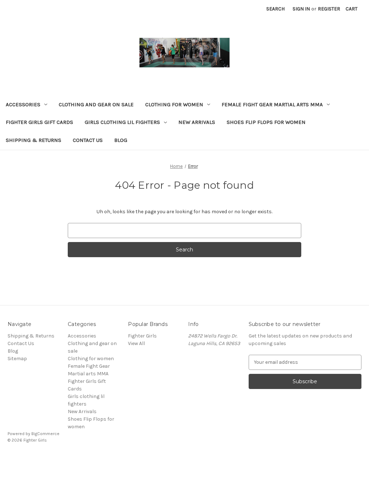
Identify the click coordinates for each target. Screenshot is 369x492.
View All (136, 343)
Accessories (23, 104)
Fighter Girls (142, 336)
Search (275, 9)
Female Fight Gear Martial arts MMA (272, 104)
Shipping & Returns (33, 140)
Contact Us (88, 140)
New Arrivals (196, 122)
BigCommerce (45, 433)
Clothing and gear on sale (96, 104)
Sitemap (17, 358)
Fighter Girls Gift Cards (39, 122)
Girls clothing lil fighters (122, 122)
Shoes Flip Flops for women (266, 122)
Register (329, 9)
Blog (120, 140)
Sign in (301, 9)
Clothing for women (174, 104)
